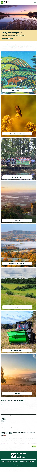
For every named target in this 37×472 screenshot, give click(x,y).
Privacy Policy (18, 468)
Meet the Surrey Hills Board (7, 38)
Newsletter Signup (23, 461)
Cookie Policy (23, 468)
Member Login (31, 461)
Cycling (2, 420)
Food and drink (3, 418)
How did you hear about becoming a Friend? (7, 427)
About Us (3, 461)
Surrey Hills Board (15, 461)
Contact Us (9, 461)
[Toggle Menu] (35, 2)
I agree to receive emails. (5, 436)
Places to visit (3, 417)
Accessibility (14, 468)
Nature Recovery (3, 422)
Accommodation (3, 419)
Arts (2, 423)
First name (3, 408)
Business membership (4, 424)
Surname (20, 408)
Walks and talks (3, 421)
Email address (3, 411)
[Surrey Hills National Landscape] (5, 2)
